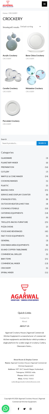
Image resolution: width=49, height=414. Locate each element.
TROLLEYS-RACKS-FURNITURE (14, 222)
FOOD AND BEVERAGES (11, 231)
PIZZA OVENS (7, 227)
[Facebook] (18, 409)
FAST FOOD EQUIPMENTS (12, 236)
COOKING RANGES (9, 181)
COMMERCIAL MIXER (10, 263)
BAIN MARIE (6, 217)
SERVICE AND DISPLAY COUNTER (15, 195)
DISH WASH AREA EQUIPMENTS (15, 245)
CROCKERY (6, 268)
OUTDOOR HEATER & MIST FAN (15, 204)
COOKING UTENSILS (10, 208)
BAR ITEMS (6, 259)
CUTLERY (5, 172)
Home (5, 13)
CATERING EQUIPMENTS (12, 213)
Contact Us (24, 318)
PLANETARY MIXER (9, 163)
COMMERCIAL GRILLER (11, 254)
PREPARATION (7, 167)
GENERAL (5, 240)
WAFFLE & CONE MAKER (12, 176)
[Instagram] (30, 409)
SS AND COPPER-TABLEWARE (14, 250)
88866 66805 (29, 375)
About (24, 321)
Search (4, 139)
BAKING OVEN (7, 190)
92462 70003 (28, 379)
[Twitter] (24, 409)
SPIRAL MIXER (7, 272)
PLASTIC (5, 185)
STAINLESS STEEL (8, 199)
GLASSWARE (6, 158)
